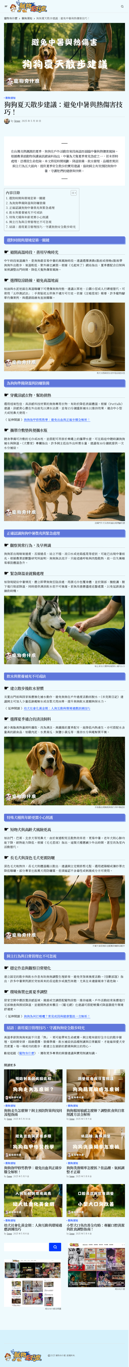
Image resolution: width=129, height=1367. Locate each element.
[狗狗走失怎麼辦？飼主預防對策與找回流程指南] (33, 1085)
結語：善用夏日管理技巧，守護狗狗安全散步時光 (42, 227)
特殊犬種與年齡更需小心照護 (29, 217)
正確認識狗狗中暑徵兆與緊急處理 (32, 208)
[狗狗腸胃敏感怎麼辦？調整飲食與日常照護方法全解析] (96, 1085)
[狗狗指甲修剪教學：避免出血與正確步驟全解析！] (33, 1143)
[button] (6, 6)
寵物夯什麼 (10, 18)
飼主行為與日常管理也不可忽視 (30, 222)
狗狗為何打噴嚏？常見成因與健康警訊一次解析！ (57, 1016)
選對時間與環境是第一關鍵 (27, 198)
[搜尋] (55, 1247)
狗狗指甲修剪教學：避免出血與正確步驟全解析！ (57, 419)
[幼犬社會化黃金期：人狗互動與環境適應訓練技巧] (33, 1200)
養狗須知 (27, 18)
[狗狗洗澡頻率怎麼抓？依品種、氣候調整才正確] (96, 1143)
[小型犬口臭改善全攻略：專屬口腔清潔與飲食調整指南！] (96, 1200)
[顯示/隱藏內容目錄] (72, 193)
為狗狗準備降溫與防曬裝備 (27, 203)
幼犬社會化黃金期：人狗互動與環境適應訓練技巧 (57, 708)
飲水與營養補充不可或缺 (25, 212)
